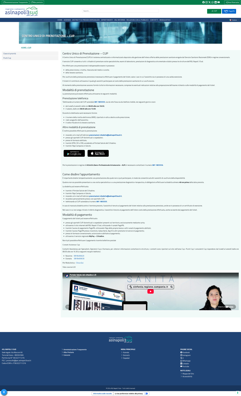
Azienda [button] (67, 20)
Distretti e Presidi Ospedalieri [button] (86, 20)
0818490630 (79, 258)
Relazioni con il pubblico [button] (138, 20)
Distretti (126, 355)
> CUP (29, 47)
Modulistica (165, 20)
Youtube (185, 366)
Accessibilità (187, 376)
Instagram (186, 355)
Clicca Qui (80, 262)
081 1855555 (99, 102)
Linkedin (185, 363)
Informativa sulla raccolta (102, 393)
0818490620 (79, 255)
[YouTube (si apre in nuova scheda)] (218, 2)
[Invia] (156, 11)
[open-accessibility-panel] (4, 392)
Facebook (186, 352)
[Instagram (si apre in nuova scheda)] (206, 2)
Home (59, 20)
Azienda (126, 352)
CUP (215, 10)
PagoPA (231, 11)
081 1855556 (157, 165)
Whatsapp (186, 360)
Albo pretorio (38, 2)
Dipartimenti (107, 20)
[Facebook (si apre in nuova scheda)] (203, 2)
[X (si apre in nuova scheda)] (209, 2)
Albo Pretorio (68, 352)
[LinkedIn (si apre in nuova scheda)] (215, 2)
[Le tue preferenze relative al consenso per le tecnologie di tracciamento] (237, 392)
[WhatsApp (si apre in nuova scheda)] (212, 2)
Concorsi (66, 355)
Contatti (154, 20)
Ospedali (126, 358)
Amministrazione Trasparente (16, 2)
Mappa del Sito (188, 373)
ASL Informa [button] (119, 20)
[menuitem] (30, 53)
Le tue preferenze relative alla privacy (129, 393)
